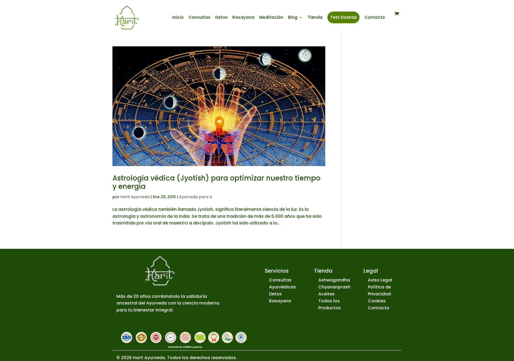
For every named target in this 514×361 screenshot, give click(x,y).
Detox (221, 18)
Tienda (315, 18)
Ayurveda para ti (195, 197)
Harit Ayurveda (135, 197)
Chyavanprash (334, 287)
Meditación (271, 18)
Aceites (326, 294)
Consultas (199, 18)
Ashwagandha (334, 280)
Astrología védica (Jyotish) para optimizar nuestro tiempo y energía (216, 182)
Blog (292, 18)
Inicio (178, 18)
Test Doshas (343, 17)
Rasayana (243, 18)
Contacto (374, 18)
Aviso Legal (380, 280)
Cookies (377, 301)
